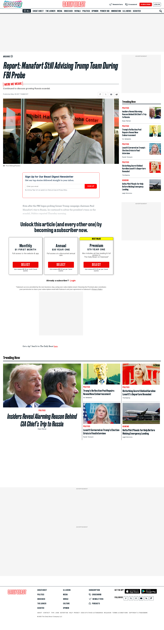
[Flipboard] (151, 599)
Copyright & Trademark (138, 612)
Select (25, 264)
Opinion (95, 11)
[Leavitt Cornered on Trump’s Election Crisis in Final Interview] (155, 154)
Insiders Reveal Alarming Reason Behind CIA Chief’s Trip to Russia (42, 420)
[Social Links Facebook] (126, 599)
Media (59, 11)
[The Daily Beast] (74, 4)
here (56, 346)
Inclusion (107, 612)
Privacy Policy (63, 190)
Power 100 (104, 11)
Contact (46, 612)
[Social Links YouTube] (141, 599)
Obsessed (68, 11)
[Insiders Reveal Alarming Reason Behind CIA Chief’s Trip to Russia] (155, 118)
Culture (66, 604)
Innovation (116, 11)
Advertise (64, 612)
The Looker (50, 11)
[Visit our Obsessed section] (21, 4)
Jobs (57, 612)
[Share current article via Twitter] (105, 94)
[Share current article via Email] (111, 94)
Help (71, 612)
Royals (77, 11)
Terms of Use (52, 190)
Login (73, 280)
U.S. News (127, 11)
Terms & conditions (120, 612)
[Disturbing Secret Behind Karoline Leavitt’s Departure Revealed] (155, 172)
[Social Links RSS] (146, 599)
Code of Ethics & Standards (92, 612)
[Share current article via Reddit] (116, 94)
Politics (86, 11)
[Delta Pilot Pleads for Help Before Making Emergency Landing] (155, 190)
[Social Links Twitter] (131, 599)
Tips (52, 612)
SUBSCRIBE (146, 4)
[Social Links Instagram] (136, 599)
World (65, 599)
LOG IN (157, 4)
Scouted (137, 11)
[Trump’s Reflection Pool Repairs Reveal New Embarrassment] (155, 136)
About (39, 612)
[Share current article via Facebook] (100, 94)
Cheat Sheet (38, 11)
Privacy (77, 612)
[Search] (160, 11)
